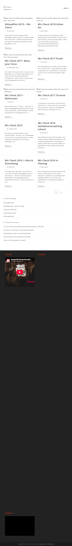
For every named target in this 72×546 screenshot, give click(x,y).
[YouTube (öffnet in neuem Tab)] (35, 2)
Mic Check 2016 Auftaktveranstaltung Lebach (50, 126)
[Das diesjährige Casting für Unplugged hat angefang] (59, 293)
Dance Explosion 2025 (10, 213)
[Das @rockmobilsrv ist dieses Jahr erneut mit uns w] (59, 474)
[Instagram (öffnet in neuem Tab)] (33, 2)
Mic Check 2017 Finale (50, 58)
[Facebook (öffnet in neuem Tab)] (30, 2)
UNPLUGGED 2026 (9, 203)
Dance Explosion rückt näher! (23, 237)
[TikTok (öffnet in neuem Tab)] (40, 2)
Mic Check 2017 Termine (51, 95)
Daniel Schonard (8, 237)
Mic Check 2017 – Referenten (14, 97)
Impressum (43, 544)
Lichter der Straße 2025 (10, 209)
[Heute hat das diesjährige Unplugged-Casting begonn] (59, 384)
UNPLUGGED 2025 (9, 216)
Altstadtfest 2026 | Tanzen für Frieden (14, 206)
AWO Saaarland (8, 233)
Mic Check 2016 (13, 125)
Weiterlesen (8, 48)
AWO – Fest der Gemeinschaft (22, 233)
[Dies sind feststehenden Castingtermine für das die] (44, 289)
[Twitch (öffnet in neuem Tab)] (42, 2)
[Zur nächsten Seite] (66, 192)
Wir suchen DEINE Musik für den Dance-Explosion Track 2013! (27, 226)
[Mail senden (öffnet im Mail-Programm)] (37, 2)
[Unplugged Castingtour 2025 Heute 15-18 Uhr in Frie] (44, 471)
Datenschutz (50, 544)
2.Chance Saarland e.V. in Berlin (17, 240)
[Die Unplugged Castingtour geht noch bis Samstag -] (44, 348)
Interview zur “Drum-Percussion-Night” (23, 230)
